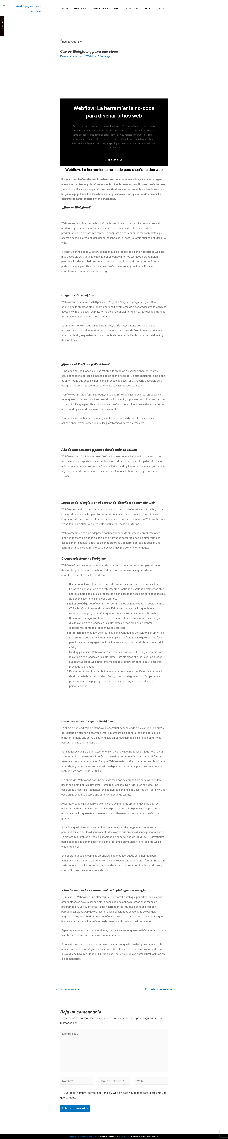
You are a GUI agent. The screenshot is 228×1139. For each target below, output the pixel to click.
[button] (114, 160)
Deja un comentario (72, 56)
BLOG (162, 8)
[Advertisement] (114, 81)
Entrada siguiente (158, 989)
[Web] (151, 1081)
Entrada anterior (68, 989)
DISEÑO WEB (79, 8)
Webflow (91, 56)
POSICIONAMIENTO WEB (106, 8)
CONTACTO (148, 8)
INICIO (64, 8)
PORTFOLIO (132, 8)
